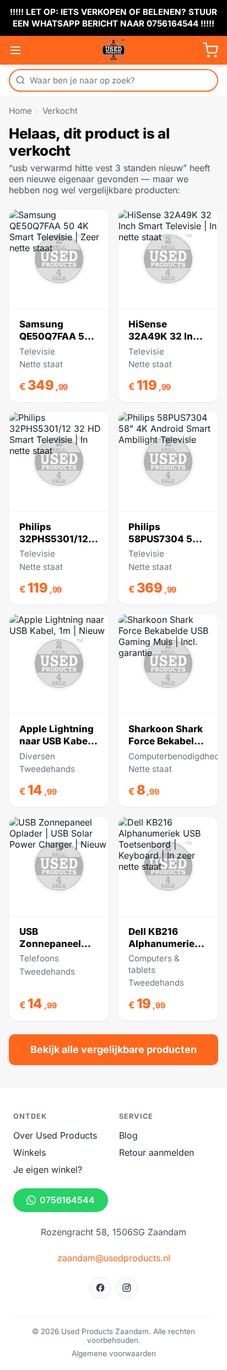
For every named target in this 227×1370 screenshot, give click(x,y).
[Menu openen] (15, 50)
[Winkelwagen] (210, 50)
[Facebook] (100, 1288)
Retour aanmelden (156, 1152)
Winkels (29, 1152)
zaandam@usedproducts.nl (113, 1257)
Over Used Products (55, 1135)
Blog (128, 1135)
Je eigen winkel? (47, 1169)
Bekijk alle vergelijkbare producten (113, 1049)
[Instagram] (127, 1288)
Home (20, 110)
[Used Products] (113, 50)
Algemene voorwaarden (114, 1353)
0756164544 (67, 1199)
